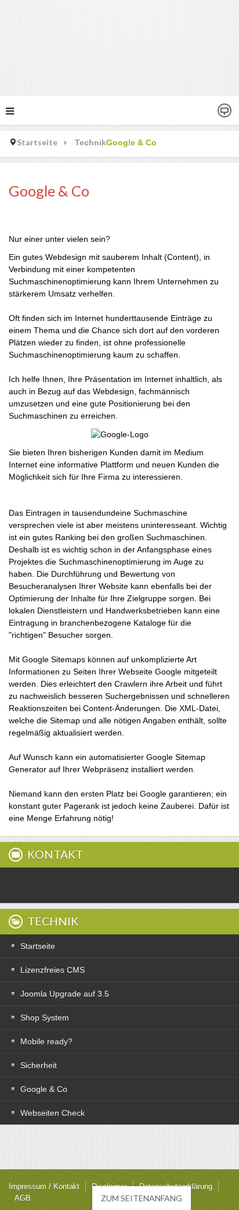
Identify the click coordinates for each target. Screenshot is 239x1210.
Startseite (37, 142)
